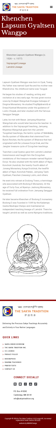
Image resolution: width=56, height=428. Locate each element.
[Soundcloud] (30, 384)
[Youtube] (20, 384)
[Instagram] (25, 384)
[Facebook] (15, 384)
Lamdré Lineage (14, 67)
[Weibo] (35, 384)
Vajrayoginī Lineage (16, 63)
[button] (51, 7)
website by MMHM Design (28, 423)
